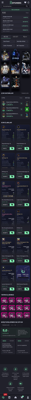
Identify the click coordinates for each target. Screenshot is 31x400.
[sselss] (27, 308)
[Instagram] (28, 309)
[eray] (12, 301)
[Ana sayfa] (15, 397)
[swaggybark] (4, 308)
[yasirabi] (19, 301)
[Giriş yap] (28, 397)
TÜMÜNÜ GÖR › (25, 93)
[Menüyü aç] (2, 2)
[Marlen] (27, 301)
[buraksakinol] (19, 315)
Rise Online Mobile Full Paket (12, 107)
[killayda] (27, 315)
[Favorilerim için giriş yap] (25, 2)
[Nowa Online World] (25, 36)
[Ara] (26, 6)
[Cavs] (19, 308)
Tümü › (27, 12)
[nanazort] (12, 315)
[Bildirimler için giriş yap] (28, 2)
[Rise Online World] (6, 36)
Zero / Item (19, 286)
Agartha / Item (5, 145)
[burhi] (4, 315)
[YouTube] (7, 302)
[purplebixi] (12, 308)
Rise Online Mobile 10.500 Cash (12, 113)
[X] (5, 302)
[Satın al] (12, 148)
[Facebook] (29, 302)
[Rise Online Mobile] (4, 13)
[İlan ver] (9, 397)
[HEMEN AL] (21, 103)
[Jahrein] (4, 301)
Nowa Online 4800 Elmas (12, 102)
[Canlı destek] (3, 397)
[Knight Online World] (15, 36)
